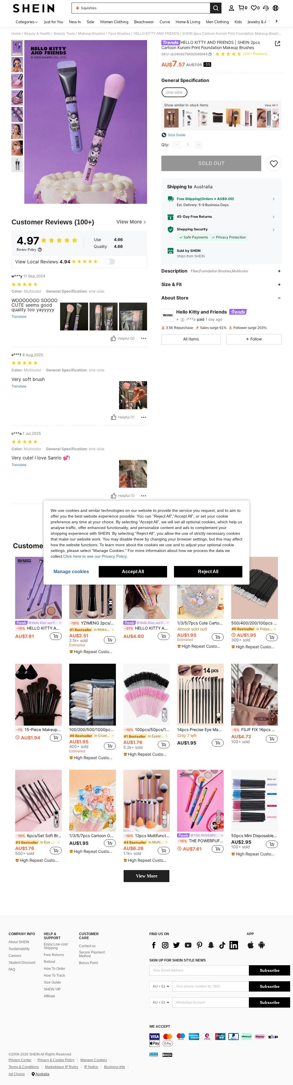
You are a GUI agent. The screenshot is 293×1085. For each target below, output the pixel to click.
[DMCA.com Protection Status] (167, 1055)
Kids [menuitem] (238, 21)
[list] (195, 945)
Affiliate (49, 996)
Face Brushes (119, 34)
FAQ (12, 970)
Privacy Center (20, 1060)
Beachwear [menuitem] (144, 21)
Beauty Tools (64, 34)
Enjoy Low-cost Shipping (56, 946)
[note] (91, 652)
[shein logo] (33, 8)
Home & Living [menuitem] (188, 21)
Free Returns (54, 955)
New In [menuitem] (75, 21)
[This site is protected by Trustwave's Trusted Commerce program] (153, 1055)
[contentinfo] (219, 1040)
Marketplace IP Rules (61, 1067)
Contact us (87, 946)
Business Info (114, 1067)
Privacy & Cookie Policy (55, 1060)
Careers (15, 956)
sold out (211, 163)
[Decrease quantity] (177, 144)
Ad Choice (17, 1074)
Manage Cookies (93, 1060)
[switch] (110, 262)
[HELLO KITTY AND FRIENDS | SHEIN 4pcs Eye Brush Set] (146, 588)
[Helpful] (113, 338)
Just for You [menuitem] (53, 21)
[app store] (251, 948)
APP (250, 934)
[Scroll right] (276, 21)
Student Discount (22, 963)
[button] (265, 8)
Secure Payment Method (92, 954)
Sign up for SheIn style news (177, 960)
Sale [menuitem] (90, 21)
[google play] (262, 948)
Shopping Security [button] (192, 229)
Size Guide (52, 982)
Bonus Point (88, 963)
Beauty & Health (37, 34)
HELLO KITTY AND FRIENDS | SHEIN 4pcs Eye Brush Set (147, 628)
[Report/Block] (143, 338)
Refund (49, 962)
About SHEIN (19, 942)
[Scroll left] (270, 21)
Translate (18, 317)
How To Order (54, 969)
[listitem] (171, 118)
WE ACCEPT (159, 1027)
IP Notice (91, 1067)
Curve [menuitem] (165, 21)
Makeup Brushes (91, 34)
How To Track (54, 976)
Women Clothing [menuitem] (114, 21)
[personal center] (231, 8)
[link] (243, 7)
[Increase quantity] (198, 144)
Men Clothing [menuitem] (217, 21)
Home (16, 34)
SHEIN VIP (52, 989)
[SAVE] (274, 163)
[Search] (215, 8)
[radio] (174, 92)
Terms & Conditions (24, 1067)
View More (146, 876)
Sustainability (19, 949)
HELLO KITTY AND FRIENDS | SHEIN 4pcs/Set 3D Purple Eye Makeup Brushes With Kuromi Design (39, 628)
